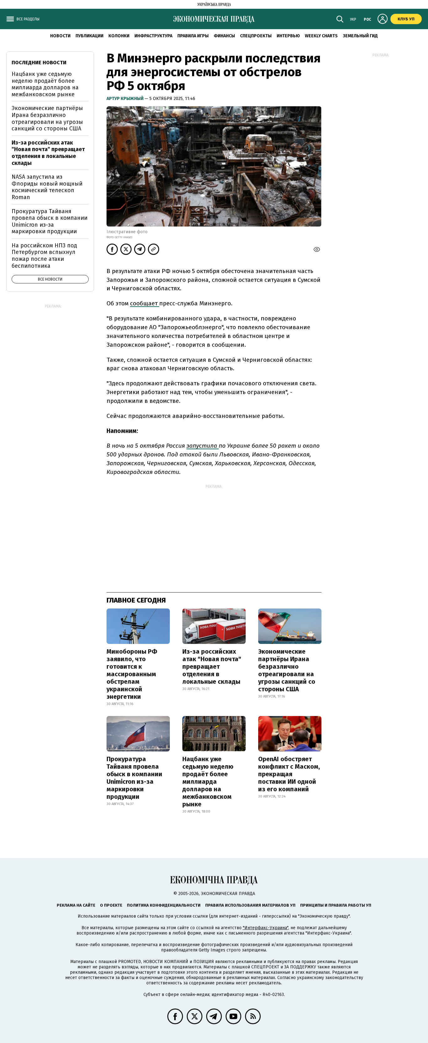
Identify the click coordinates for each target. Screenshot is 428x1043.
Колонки (118, 36)
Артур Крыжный (125, 98)
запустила (202, 445)
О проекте (111, 905)
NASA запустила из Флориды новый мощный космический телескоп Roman (47, 187)
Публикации (89, 36)
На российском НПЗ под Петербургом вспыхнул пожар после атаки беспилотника (44, 255)
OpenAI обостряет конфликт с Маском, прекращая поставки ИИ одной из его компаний (289, 774)
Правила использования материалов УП (250, 905)
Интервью (288, 36)
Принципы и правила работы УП (335, 905)
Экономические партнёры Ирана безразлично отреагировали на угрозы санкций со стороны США (286, 670)
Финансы (224, 36)
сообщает (144, 303)
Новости (60, 36)
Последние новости (39, 63)
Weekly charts (321, 36)
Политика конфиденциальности (164, 905)
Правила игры (193, 36)
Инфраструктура (153, 36)
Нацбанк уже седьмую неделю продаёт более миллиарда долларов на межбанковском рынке (207, 781)
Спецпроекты (256, 36)
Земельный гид (360, 36)
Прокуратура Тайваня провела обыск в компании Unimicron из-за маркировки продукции (134, 777)
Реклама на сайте (76, 905)
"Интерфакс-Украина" (265, 927)
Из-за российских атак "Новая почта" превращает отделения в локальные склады (211, 666)
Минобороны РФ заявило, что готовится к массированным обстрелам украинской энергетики (132, 674)
